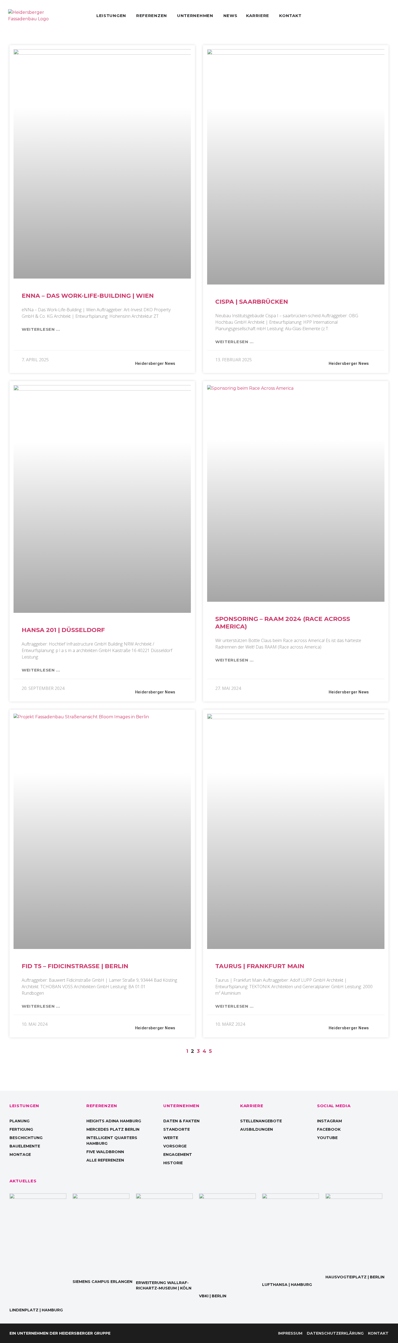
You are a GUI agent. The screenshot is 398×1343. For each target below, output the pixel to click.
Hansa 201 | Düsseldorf (63, 630)
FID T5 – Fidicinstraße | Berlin (75, 966)
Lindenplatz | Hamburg (36, 1310)
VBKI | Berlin (212, 1296)
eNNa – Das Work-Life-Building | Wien (88, 295)
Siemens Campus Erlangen (102, 1281)
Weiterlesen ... (41, 329)
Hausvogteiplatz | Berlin (354, 1277)
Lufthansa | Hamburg (287, 1284)
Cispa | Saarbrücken (251, 301)
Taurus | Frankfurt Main (259, 966)
